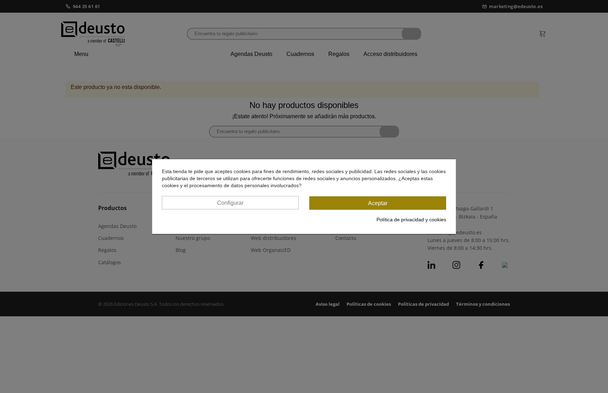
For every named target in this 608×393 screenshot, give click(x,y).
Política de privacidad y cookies (411, 219)
